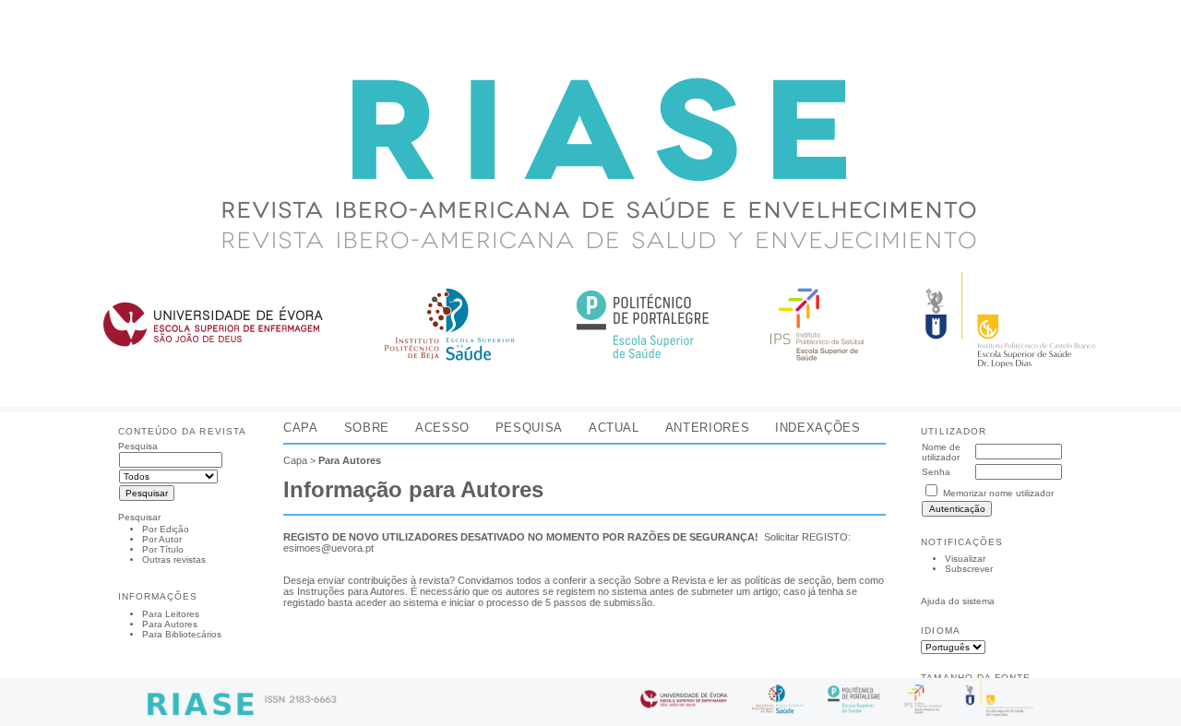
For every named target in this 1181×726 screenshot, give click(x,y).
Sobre (366, 427)
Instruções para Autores (351, 591)
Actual (614, 427)
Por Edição (165, 529)
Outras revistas (174, 559)
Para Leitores (170, 614)
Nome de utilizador (941, 452)
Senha (936, 472)
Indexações (817, 427)
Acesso (442, 427)
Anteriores (707, 427)
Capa (300, 427)
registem (575, 591)
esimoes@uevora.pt (328, 547)
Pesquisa (529, 427)
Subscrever (969, 569)
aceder (371, 602)
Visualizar (965, 558)
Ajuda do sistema (958, 601)
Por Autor (162, 539)
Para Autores (169, 624)
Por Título (163, 549)
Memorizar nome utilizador (998, 493)
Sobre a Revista (670, 580)
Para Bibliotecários (181, 634)
